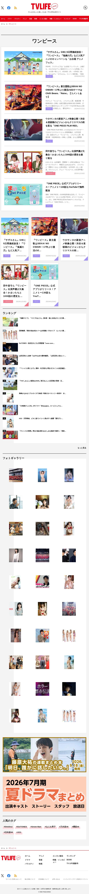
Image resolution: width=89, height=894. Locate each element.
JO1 (19, 832)
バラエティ (17, 19)
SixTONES (22, 827)
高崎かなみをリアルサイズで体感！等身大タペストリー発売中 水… (42, 393)
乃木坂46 (64, 827)
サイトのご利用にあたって (13, 879)
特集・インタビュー (55, 19)
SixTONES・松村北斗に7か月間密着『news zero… (37, 343)
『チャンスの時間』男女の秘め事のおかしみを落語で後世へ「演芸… (42, 431)
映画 (35, 19)
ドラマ (10, 19)
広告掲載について (43, 879)
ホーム (3, 19)
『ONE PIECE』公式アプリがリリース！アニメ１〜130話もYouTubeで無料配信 (65, 187)
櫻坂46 (76, 827)
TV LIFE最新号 (83, 19)
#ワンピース (12, 24)
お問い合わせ (56, 879)
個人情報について (30, 879)
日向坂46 (9, 832)
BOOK (75, 19)
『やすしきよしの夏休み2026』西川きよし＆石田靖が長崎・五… (41, 381)
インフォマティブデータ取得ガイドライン (75, 879)
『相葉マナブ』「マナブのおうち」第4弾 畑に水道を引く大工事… (42, 318)
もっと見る (82, 448)
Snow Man (36, 827)
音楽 (30, 19)
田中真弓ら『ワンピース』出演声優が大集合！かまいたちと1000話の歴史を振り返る (65, 154)
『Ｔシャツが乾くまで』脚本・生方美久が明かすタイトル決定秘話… (42, 368)
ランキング (67, 19)
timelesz (9, 827)
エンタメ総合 (43, 19)
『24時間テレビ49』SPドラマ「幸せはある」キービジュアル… (40, 406)
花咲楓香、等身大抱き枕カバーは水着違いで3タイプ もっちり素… (42, 331)
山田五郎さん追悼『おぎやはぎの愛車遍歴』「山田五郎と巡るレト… (42, 356)
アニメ (25, 19)
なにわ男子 (51, 827)
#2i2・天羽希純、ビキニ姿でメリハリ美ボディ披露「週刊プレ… (41, 418)
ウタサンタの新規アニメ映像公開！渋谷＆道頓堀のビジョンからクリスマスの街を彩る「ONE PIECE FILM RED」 (65, 122)
